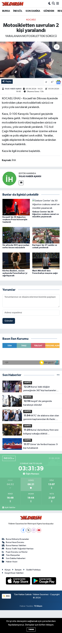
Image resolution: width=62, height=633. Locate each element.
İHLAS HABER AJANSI (13, 89)
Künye (8, 570)
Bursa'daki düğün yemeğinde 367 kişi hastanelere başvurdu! (40, 389)
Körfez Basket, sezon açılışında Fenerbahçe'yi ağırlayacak (14, 273)
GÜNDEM (48, 11)
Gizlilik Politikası (33, 570)
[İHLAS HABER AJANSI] (9, 178)
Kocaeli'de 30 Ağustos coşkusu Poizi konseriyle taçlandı (14, 219)
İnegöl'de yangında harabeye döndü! (37, 403)
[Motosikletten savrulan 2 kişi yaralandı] (31, 60)
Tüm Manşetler (13, 555)
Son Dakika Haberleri (15, 558)
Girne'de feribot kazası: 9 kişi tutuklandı (40, 446)
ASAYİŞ (27, 383)
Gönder (8, 321)
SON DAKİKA (33, 11)
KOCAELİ (31, 20)
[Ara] (53, 3)
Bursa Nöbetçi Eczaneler (17, 539)
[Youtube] (38, 530)
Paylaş (9, 81)
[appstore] (18, 581)
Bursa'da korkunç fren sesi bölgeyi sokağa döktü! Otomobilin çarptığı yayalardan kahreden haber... (40, 432)
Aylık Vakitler (10, 508)
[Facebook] (23, 530)
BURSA (6, 11)
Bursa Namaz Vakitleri (16, 545)
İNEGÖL (17, 11)
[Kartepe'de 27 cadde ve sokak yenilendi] (46, 235)
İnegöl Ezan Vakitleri (14, 573)
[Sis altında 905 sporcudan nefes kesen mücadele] (16, 235)
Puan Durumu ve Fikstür (17, 552)
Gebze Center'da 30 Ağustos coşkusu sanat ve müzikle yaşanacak (45, 214)
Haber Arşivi (11, 562)
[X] (28, 530)
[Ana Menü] (57, 3)
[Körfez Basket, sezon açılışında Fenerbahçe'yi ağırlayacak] (16, 260)
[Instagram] (33, 530)
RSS (8, 596)
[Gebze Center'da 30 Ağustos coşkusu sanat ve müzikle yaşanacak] (46, 204)
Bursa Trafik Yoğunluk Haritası (19, 549)
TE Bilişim (38, 606)
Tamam (31, 629)
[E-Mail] (21, 182)
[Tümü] (58, 375)
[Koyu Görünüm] (49, 3)
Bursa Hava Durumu (15, 542)
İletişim (18, 570)
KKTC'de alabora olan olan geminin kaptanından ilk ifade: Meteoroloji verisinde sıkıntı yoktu (41, 417)
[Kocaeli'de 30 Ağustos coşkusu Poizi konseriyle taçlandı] (16, 207)
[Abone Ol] (58, 82)
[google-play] (44, 581)
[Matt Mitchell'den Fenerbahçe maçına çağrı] (46, 260)
